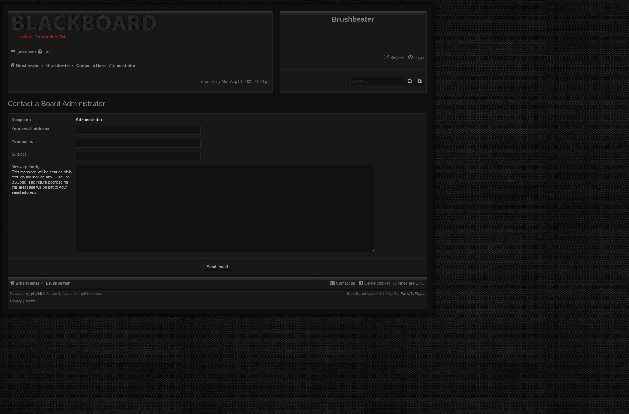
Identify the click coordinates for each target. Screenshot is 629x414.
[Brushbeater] (82, 21)
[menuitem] (416, 57)
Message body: (26, 167)
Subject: (20, 154)
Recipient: (21, 119)
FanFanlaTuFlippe (409, 294)
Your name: (22, 141)
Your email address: (31, 128)
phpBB (37, 294)
